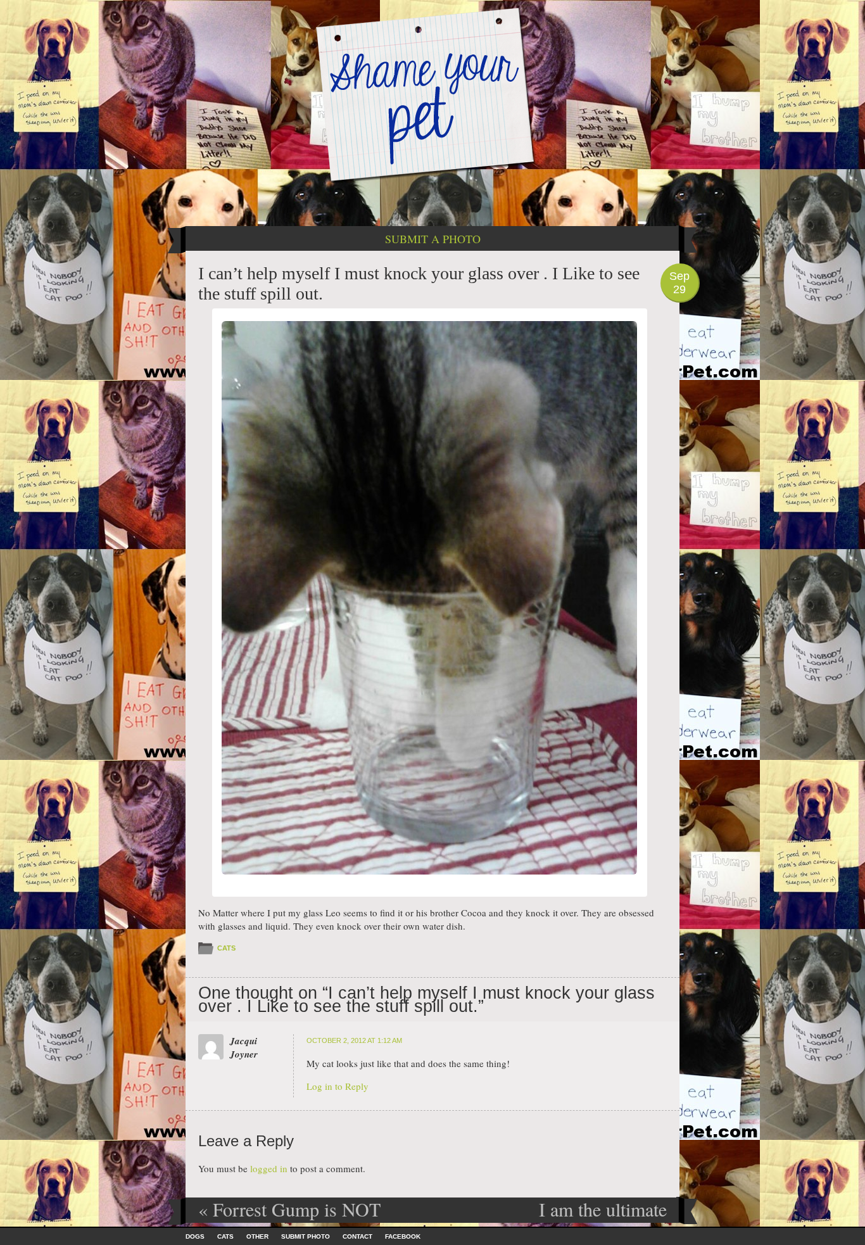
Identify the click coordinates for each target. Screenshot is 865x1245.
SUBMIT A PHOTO (433, 238)
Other (257, 1236)
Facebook (402, 1236)
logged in (268, 1168)
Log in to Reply (337, 1086)
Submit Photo (305, 1236)
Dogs (195, 1236)
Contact (357, 1236)
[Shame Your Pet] (432, 94)
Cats (226, 948)
